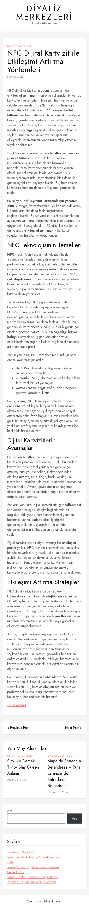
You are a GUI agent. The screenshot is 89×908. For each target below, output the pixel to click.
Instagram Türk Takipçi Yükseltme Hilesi (34, 857)
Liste (10, 862)
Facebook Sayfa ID (20, 852)
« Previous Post (18, 727)
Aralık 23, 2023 (17, 780)
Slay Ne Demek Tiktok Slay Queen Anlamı (23, 767)
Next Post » (73, 727)
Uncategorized (19, 46)
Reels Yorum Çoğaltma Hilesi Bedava (33, 867)
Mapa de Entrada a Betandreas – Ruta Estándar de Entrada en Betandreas (64, 773)
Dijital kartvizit (16, 705)
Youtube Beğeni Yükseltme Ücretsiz (31, 882)
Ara (9, 811)
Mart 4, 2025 (15, 77)
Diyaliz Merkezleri (44, 12)
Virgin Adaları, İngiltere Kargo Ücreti (32, 877)
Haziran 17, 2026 (58, 792)
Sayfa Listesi (15, 872)
